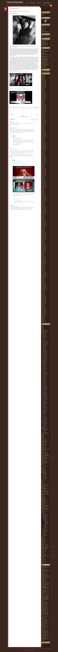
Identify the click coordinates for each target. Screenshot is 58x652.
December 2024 (44, 95)
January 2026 (44, 81)
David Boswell (44, 585)
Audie (44, 339)
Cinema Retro (44, 581)
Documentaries (44, 447)
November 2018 (44, 172)
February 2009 (44, 296)
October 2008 (44, 300)
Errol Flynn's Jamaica (45, 454)
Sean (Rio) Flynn (45, 477)
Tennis (44, 536)
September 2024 (44, 98)
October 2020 (44, 148)
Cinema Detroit (44, 580)
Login (38, 114)
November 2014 (44, 223)
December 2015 (44, 209)
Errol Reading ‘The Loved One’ (14, 13)
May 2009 (43, 293)
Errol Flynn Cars (44, 451)
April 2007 (43, 319)
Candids (43, 434)
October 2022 (44, 122)
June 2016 (43, 203)
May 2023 (43, 115)
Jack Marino (44, 379)
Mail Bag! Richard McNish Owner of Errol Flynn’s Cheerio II (45, 51)
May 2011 (43, 267)
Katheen (44, 384)
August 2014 (43, 226)
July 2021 (43, 138)
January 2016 (44, 208)
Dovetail (44, 367)
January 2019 (44, 170)
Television (43, 553)
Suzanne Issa (45, 410)
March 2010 (43, 282)
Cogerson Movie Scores (45, 582)
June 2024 (43, 101)
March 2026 (43, 79)
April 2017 (43, 192)
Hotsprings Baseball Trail (45, 606)
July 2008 (43, 303)
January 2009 (44, 297)
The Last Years (44, 555)
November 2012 (44, 248)
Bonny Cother (45, 346)
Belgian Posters (45, 514)
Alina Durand (45, 335)
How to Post (43, 487)
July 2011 (43, 265)
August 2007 (43, 315)
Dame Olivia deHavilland (45, 584)
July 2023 (43, 113)
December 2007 (44, 311)
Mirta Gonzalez (45, 394)
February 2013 (44, 245)
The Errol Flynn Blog (15, 2)
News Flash (44, 532)
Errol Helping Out (44, 456)
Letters (43, 495)
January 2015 (44, 221)
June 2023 (43, 114)
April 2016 (43, 205)
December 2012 (44, 247)
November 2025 (44, 83)
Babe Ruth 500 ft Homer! (45, 570)
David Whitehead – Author (45, 587)
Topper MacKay (45, 422)
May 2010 (43, 280)
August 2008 (43, 302)
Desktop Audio (44, 445)
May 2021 (43, 140)
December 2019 (44, 158)
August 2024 (43, 99)
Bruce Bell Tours (44, 577)
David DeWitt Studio (44, 586)
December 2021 (44, 133)
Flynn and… (43, 467)
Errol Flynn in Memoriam (45, 596)
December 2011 (44, 260)
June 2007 (43, 317)
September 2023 (44, 111)
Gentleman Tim (18, 107)
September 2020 (44, 149)
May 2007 (43, 318)
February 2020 (44, 156)
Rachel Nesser (45, 399)
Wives (43, 560)
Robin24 (44, 404)
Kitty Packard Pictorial (45, 611)
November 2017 (44, 185)
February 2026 (44, 80)
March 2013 (43, 244)
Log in (43, 15)
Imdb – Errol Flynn (44, 607)
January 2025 (44, 94)
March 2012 (43, 257)
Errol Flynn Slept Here (45, 597)
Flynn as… (43, 468)
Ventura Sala (45, 423)
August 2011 (43, 264)
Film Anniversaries (44, 458)
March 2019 (43, 168)
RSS (50, 6)
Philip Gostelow (45, 398)
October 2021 (44, 135)
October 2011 (44, 262)
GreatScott (44, 374)
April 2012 (43, 256)
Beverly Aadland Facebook (45, 575)
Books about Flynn (44, 428)
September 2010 (44, 276)
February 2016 (44, 207)
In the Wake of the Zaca (45, 609)
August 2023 (43, 112)
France (45, 431)
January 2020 (44, 157)
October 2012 (44, 249)
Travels (43, 558)
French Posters (45, 528)
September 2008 (44, 301)
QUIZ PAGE (43, 540)
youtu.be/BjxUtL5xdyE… (16, 144)
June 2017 (43, 190)
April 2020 (43, 154)
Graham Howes (45, 373)
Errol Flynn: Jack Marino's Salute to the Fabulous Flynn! (45, 599)
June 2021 (43, 139)
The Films (45, 417)
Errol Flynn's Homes (44, 453)
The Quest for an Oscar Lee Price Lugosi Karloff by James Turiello (45, 65)
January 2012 (44, 259)
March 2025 (43, 92)
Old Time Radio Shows (45, 508)
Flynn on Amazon (44, 469)
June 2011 (43, 266)
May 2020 (43, 153)
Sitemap (44, 27)
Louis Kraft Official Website (45, 613)
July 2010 (43, 278)
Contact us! (43, 28)
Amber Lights (45, 336)
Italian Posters (45, 531)
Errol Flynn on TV (44, 452)
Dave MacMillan (45, 358)
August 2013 (43, 239)
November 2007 (44, 312)
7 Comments (36, 107)
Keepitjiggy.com (44, 610)
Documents (43, 448)
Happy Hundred (44, 53)
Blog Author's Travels (45, 332)
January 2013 (44, 246)
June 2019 (43, 165)
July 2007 (43, 316)
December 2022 (44, 120)
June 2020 (43, 152)
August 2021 (43, 137)
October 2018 (44, 173)
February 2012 (44, 258)
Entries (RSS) (26, 650)
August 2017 (43, 188)
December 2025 (44, 82)
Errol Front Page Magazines (45, 455)
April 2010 (43, 281)
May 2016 (43, 204)
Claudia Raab (45, 356)
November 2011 (44, 261)
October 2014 (44, 224)
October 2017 (44, 186)
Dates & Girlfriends (44, 444)
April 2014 (43, 230)
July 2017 (43, 189)
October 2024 (44, 97)
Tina (43, 416)
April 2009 (43, 294)
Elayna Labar (45, 368)
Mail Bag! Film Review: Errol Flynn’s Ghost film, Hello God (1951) (45, 60)
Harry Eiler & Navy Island (45, 602)
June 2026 (43, 76)
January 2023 (44, 119)
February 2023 (44, 118)
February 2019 (44, 169)
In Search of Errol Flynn (45, 608)
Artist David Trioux (44, 569)
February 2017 (44, 194)
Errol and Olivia (44, 592)
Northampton (43, 507)
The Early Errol (44, 554)
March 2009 (43, 295)
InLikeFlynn (44, 378)
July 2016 (43, 202)
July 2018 (43, 176)
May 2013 (43, 242)
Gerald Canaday (45, 372)
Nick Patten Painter (44, 616)
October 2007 (44, 313)
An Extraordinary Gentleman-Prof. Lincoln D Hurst (45, 567)
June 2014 (43, 228)
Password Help (44, 511)
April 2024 (43, 103)
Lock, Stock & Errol (44, 612)
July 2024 (43, 100)
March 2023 (43, 117)
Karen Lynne (45, 383)
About (43, 26)
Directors (43, 446)
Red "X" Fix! (43, 542)
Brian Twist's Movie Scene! (45, 576)
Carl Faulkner (45, 353)
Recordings (43, 541)
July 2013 (43, 240)
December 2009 (44, 285)
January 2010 (44, 284)
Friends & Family (44, 472)
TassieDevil (44, 411)
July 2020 (43, 151)
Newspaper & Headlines (45, 505)
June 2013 (43, 241)
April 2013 (43, 243)
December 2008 (44, 298)
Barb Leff (44, 340)
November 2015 (44, 210)
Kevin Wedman (45, 387)
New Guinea (43, 504)
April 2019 (43, 167)
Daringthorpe (45, 357)
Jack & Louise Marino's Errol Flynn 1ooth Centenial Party (45, 492)
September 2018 (44, 174)
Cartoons (43, 435)
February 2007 (44, 321)
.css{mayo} (28, 649)
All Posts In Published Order (45, 71)
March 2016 (43, 206)
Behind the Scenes (14, 107)
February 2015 (44, 220)
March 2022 (43, 130)
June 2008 (43, 304)
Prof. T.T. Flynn (44, 537)
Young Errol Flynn (44, 561)
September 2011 (44, 263)
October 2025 (44, 84)
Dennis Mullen (45, 363)
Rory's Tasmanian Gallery (45, 546)
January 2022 (44, 132)
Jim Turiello (44, 382)
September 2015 (44, 212)
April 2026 (43, 78)
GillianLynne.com (44, 601)
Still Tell (47, 40)
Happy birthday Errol (44, 58)
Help (42, 29)
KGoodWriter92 (45, 388)
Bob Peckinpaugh (45, 344)
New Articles (43, 503)
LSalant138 (44, 392)
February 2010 (44, 283)
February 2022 (44, 131)
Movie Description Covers (46, 522)
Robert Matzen (45, 403)
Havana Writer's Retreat (45, 603)
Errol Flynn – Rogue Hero (45, 595)
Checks (43, 436)
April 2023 (43, 116)
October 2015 (44, 211)
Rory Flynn (44, 405)
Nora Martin (43, 617)
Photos (43, 512)
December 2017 (44, 184)
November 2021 (44, 134)
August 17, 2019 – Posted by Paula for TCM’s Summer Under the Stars (19, 11)
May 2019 (43, 166)
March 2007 (43, 320)
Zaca (42, 562)
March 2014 (43, 231)
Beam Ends (44, 513)
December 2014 (44, 222)
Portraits (44, 533)
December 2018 (44, 171)
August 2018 (43, 175)
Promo (43, 538)
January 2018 (44, 183)
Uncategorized (44, 559)
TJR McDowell (45, 418)
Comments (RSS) (31, 650)
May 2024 (43, 102)
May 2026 (43, 77)
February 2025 (44, 93)
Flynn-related (44, 471)
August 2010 (43, 277)
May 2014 (43, 229)
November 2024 (44, 96)
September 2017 (44, 187)
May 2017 (43, 191)
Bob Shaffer (44, 345)
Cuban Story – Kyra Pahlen (45, 583)
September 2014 (44, 225)
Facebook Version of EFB (45, 457)
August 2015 (43, 213)
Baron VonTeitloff (45, 341)
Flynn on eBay (44, 470)
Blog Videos (43, 427)
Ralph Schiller (12, 205)
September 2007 (44, 314)
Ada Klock (44, 334)
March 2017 (43, 193)
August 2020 (43, 150)
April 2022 (43, 129)
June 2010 (43, 279)
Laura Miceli (44, 389)
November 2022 (44, 121)
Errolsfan (44, 369)
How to (43, 483)
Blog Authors (43, 333)
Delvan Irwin (44, 362)
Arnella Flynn (45, 473)
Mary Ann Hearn (45, 393)
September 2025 (44, 85)
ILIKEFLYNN (45, 377)
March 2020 (43, 155)
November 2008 (44, 299)
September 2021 (44, 136)
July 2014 (43, 227)
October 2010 (44, 275)
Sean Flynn (44, 478)
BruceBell (44, 350)
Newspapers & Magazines (45, 506)
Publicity (43, 539)
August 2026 (43, 75)
